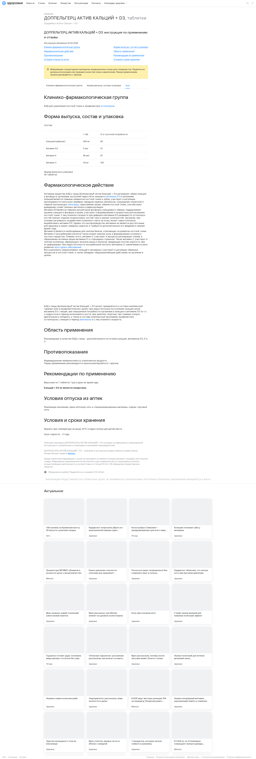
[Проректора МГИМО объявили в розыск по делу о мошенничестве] (64, 561)
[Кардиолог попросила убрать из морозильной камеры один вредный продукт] (107, 519)
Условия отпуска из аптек (56, 59)
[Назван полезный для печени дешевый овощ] (192, 647)
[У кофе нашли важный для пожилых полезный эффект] (192, 604)
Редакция (150, 757)
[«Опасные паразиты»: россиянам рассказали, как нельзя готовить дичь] (107, 647)
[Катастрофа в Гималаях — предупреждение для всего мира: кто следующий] (149, 519)
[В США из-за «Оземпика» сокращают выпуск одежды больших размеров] (192, 732)
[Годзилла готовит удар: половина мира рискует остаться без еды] (64, 647)
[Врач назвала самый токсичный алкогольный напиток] (64, 604)
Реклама (22, 757)
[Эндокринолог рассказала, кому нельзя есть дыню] (107, 689)
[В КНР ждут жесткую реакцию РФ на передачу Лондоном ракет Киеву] (149, 689)
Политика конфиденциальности (239, 757)
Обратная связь (193, 757)
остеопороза (108, 106)
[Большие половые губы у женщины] (192, 519)
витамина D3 (113, 196)
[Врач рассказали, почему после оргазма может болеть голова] (149, 647)
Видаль (71, 453)
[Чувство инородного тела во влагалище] (64, 732)
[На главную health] (14, 3)
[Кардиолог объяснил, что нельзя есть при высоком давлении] (192, 561)
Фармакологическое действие (59, 51)
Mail (4, 757)
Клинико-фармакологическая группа (62, 47)
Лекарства (48, 14)
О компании (12, 757)
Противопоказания (53, 55)
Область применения (124, 51)
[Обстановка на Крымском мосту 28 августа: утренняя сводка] (64, 519)
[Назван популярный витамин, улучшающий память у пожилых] (192, 689)
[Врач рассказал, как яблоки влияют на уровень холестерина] (107, 604)
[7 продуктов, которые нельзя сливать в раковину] (149, 732)
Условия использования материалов (170, 757)
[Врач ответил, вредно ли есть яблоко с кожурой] (107, 732)
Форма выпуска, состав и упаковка (131, 47)
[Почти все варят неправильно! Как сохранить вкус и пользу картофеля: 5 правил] (149, 561)
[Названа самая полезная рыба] (64, 689)
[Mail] (4, 3)
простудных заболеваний (67, 247)
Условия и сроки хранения (127, 59)
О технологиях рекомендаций (213, 757)
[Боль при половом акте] (149, 604)
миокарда (73, 204)
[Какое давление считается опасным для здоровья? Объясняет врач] (107, 561)
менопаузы (85, 319)
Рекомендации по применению (129, 55)
